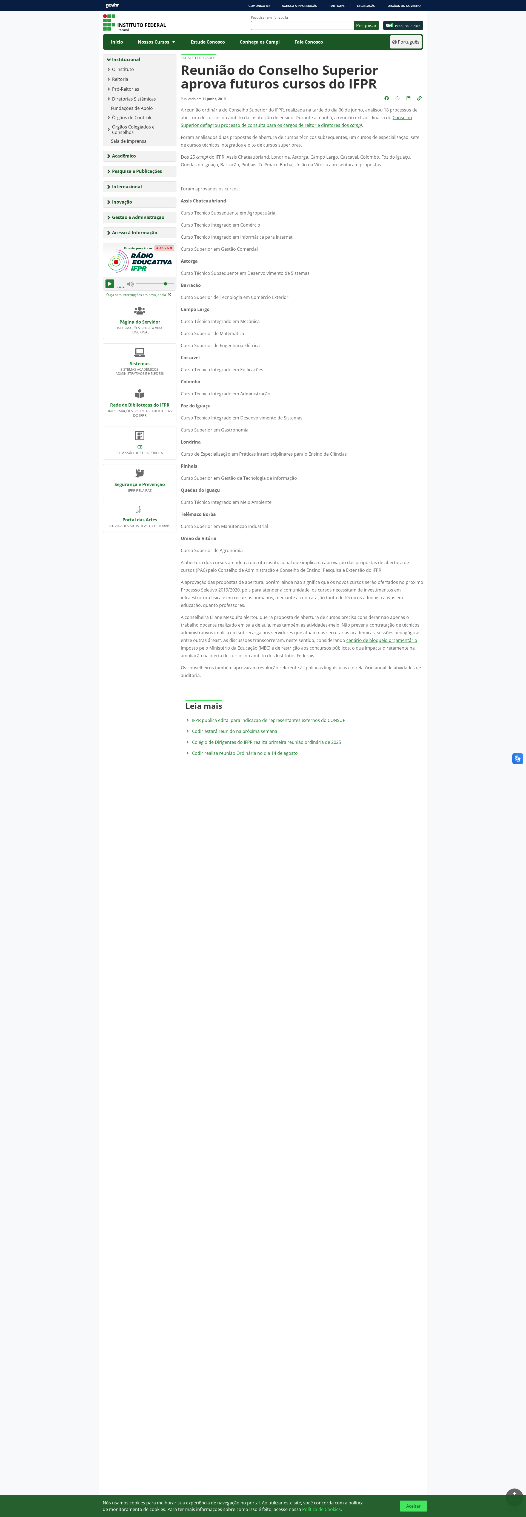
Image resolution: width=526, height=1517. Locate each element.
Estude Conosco (208, 42)
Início (117, 42)
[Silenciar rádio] (130, 283)
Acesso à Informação (134, 233)
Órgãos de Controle (132, 117)
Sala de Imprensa (129, 141)
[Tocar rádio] (109, 283)
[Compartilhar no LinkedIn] (409, 98)
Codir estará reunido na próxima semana (234, 731)
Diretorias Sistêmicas (134, 99)
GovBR (112, 5)
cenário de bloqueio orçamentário (381, 640)
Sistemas (140, 364)
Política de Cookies (321, 1509)
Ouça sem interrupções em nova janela (136, 294)
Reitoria (120, 79)
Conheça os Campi (260, 42)
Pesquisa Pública (408, 26)
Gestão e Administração (138, 217)
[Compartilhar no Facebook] (387, 98)
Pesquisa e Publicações (137, 171)
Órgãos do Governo (404, 6)
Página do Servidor (139, 322)
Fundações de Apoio (132, 108)
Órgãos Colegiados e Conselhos (133, 129)
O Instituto (123, 69)
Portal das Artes (139, 520)
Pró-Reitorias (125, 89)
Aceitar (413, 1506)
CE (139, 447)
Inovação (122, 202)
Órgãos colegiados (198, 58)
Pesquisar (366, 25)
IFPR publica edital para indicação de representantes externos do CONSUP (268, 720)
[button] (420, 98)
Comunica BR (259, 6)
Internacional (127, 187)
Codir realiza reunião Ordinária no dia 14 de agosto (245, 753)
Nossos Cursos (153, 42)
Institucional (126, 59)
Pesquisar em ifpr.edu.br (269, 17)
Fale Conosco (309, 42)
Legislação (366, 6)
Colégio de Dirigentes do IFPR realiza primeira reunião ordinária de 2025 (266, 742)
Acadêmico (124, 156)
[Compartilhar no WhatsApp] (398, 98)
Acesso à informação (299, 6)
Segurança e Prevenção (140, 484)
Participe (337, 6)
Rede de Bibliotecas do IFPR (140, 405)
